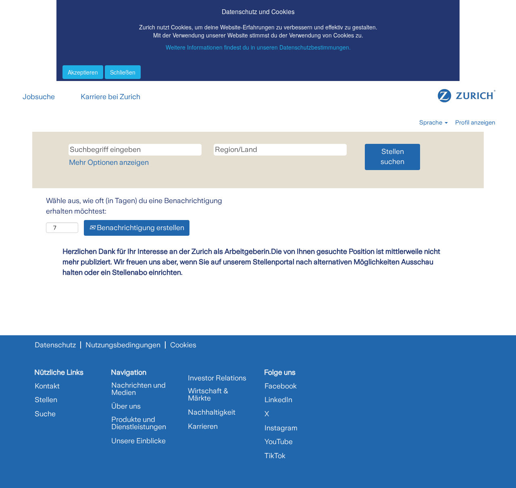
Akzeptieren (83, 72)
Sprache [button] (431, 122)
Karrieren (203, 426)
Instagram (281, 428)
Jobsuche (39, 97)
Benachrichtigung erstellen (139, 228)
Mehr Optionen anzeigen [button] (109, 162)
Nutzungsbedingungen (122, 345)
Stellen (46, 400)
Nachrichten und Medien (138, 389)
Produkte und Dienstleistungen (138, 423)
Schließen (122, 72)
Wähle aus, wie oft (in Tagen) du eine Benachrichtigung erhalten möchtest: (134, 206)
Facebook (280, 386)
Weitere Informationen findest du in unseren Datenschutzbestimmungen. (258, 47)
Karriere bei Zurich (110, 97)
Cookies (183, 345)
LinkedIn (278, 400)
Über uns (126, 406)
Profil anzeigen (475, 122)
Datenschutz (55, 345)
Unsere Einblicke (138, 441)
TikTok (274, 456)
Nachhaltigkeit (211, 412)
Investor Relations (217, 378)
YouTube (278, 442)
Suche (45, 414)
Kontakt (47, 386)
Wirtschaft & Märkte (208, 394)
